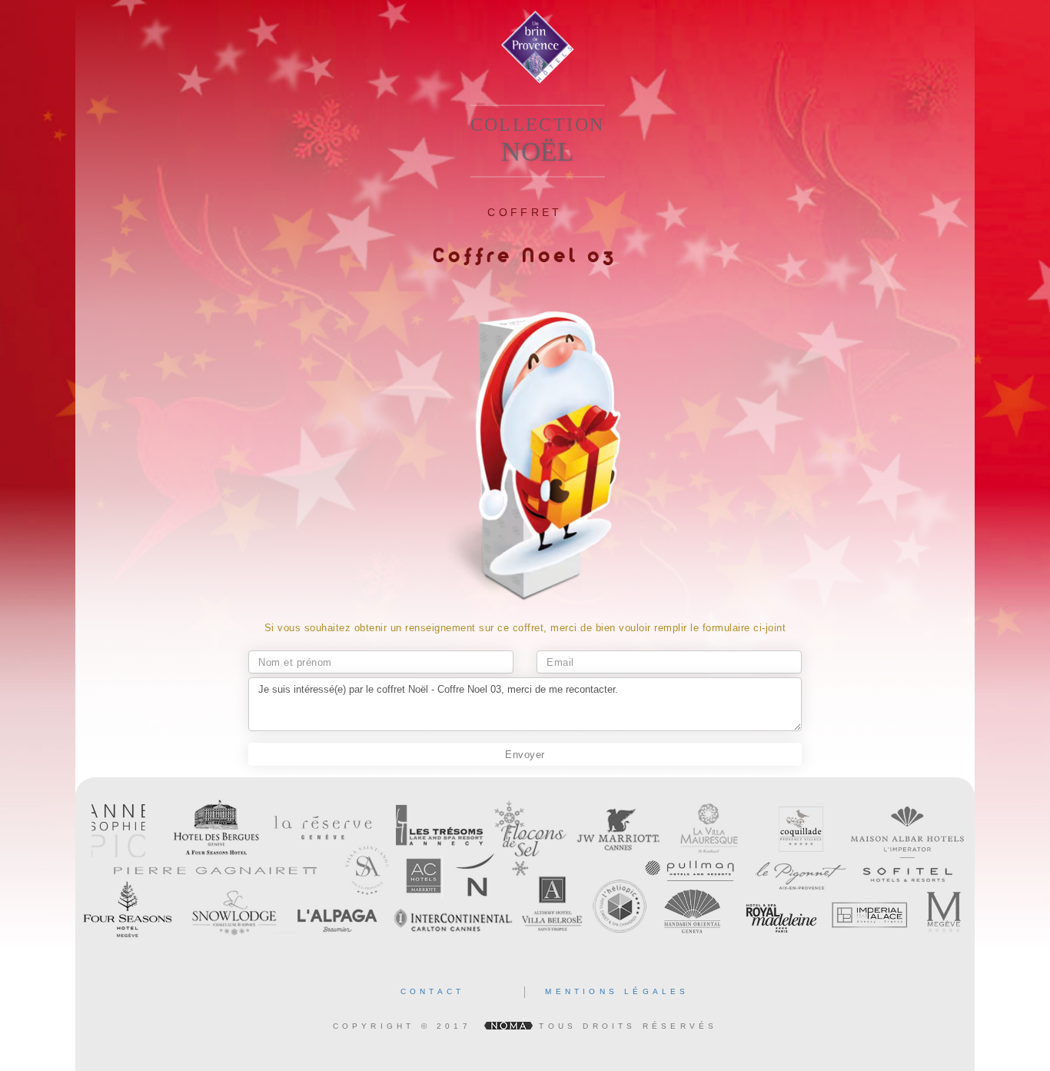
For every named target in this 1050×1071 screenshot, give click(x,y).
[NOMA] (508, 1026)
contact (432, 991)
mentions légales (617, 991)
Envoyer (525, 754)
